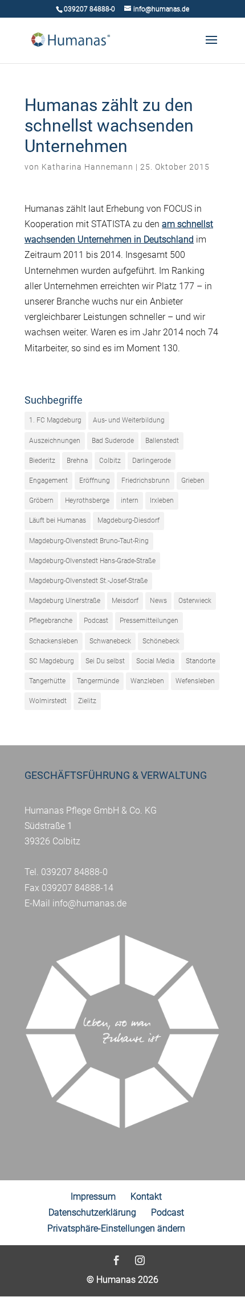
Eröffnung (94, 481)
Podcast (96, 621)
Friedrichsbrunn (145, 481)
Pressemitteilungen (149, 621)
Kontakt (146, 1196)
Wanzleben (147, 681)
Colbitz (110, 461)
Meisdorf (125, 601)
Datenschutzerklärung (92, 1212)
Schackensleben (53, 641)
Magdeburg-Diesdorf (128, 520)
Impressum (93, 1196)
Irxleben (162, 500)
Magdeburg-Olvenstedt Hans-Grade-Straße (92, 561)
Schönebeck (160, 641)
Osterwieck (194, 601)
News (158, 601)
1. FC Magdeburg (55, 420)
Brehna (77, 461)
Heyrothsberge (87, 500)
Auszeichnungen (54, 441)
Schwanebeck (110, 641)
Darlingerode (151, 461)
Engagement (48, 481)
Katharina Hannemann (87, 166)
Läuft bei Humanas (57, 520)
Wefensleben (195, 681)
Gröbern (41, 500)
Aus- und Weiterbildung (129, 420)
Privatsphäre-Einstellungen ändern (116, 1228)
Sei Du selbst (105, 661)
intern (129, 500)
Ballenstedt (162, 441)
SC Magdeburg (51, 661)
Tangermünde (98, 681)
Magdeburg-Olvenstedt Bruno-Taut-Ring (89, 541)
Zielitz (87, 701)
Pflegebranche (50, 621)
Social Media (155, 661)
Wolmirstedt (48, 701)
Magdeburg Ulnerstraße (64, 601)
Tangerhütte (47, 681)
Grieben (193, 481)
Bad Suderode (113, 441)
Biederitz (42, 461)
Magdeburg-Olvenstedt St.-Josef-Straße (88, 581)
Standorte (200, 661)
